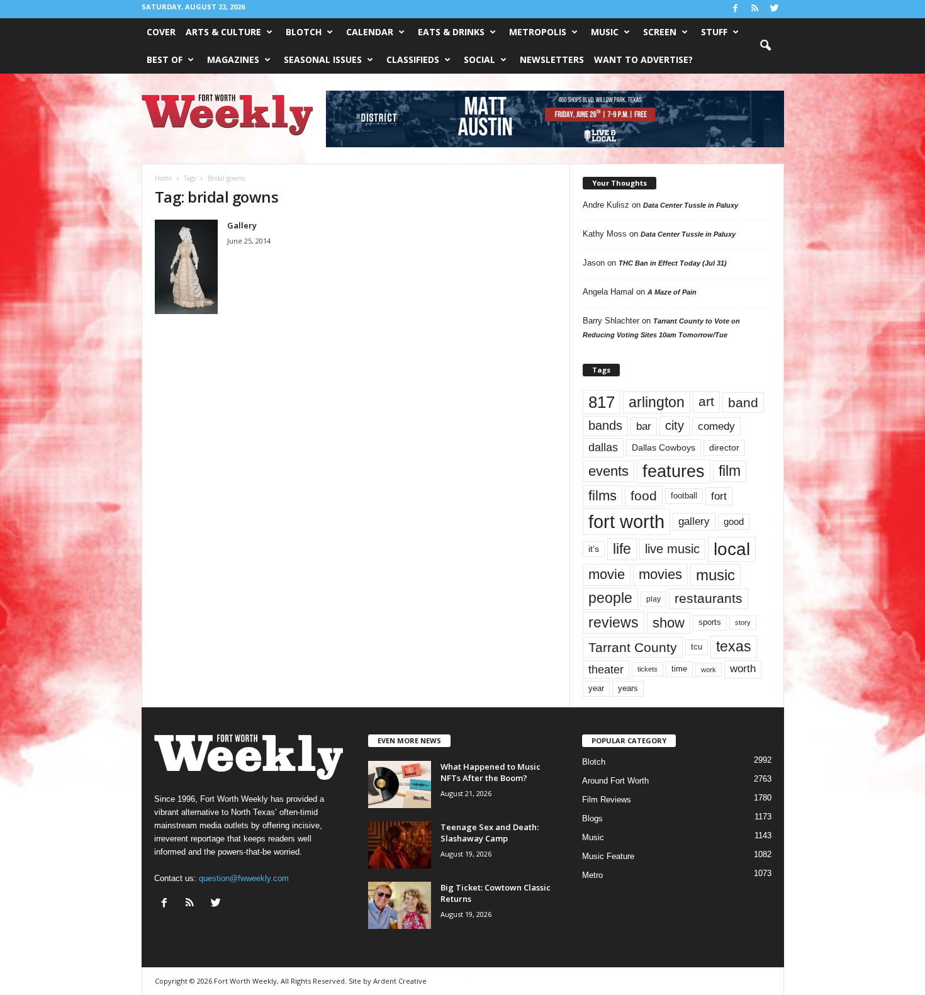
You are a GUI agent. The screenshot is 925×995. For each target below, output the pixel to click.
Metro (592, 875)
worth (743, 669)
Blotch (304, 32)
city (674, 425)
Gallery (242, 225)
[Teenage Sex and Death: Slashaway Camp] (399, 845)
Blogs (592, 818)
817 (601, 402)
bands (605, 425)
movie (606, 574)
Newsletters (552, 59)
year (596, 688)
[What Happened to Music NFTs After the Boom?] (399, 784)
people (610, 598)
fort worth (626, 521)
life (622, 549)
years (628, 688)
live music (672, 548)
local (732, 549)
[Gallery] (186, 267)
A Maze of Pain (672, 292)
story (743, 622)
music (715, 574)
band (743, 402)
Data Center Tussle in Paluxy (690, 205)
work (708, 669)
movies (660, 574)
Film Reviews (606, 799)
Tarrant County (632, 647)
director (724, 448)
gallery (694, 521)
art (706, 401)
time (679, 668)
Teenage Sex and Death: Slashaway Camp (489, 832)
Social (479, 59)
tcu (696, 646)
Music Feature (608, 856)
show (669, 623)
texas (733, 646)
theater (606, 669)
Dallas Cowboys (663, 447)
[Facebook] (735, 9)
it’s (593, 549)
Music (605, 32)
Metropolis (537, 32)
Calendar (369, 32)
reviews (613, 622)
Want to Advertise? (643, 59)
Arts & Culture (223, 32)
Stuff (714, 32)
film (730, 471)
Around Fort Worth (615, 780)
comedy (716, 426)
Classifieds (412, 59)
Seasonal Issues (323, 59)
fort (719, 496)
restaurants (709, 598)
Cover (161, 32)
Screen (659, 32)
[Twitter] (774, 9)
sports (709, 622)
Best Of (164, 59)
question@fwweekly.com (244, 878)
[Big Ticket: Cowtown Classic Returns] (399, 905)
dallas (603, 447)
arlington (657, 402)
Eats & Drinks (451, 32)
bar (643, 426)
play (653, 599)
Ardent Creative (400, 981)
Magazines (233, 59)
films (602, 495)
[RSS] (755, 9)
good (734, 522)
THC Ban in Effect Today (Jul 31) (673, 263)
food (644, 495)
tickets (647, 669)
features (673, 471)
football (684, 495)
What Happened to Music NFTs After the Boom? (490, 772)
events (608, 471)
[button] (765, 46)
